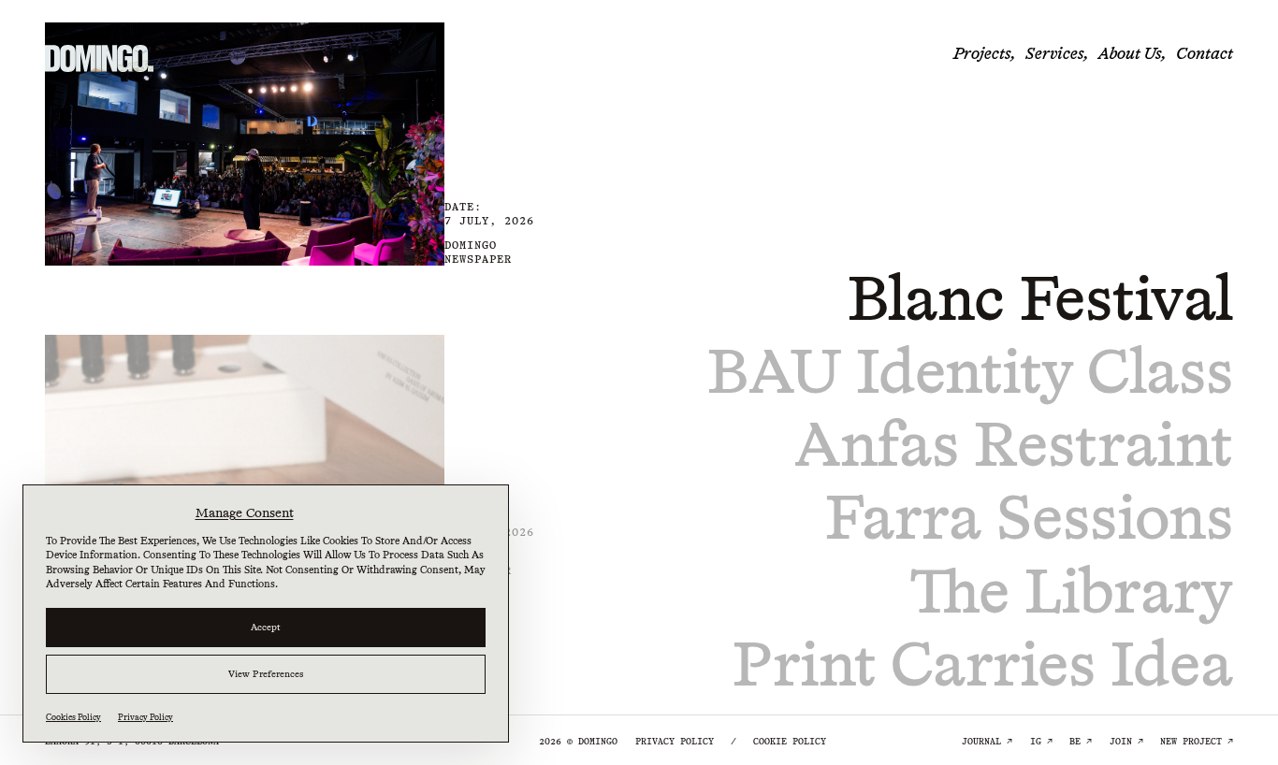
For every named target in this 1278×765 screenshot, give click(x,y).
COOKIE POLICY (789, 741)
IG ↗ (1041, 741)
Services (1054, 53)
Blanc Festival (1040, 298)
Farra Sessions (1029, 517)
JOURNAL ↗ (987, 741)
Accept (266, 627)
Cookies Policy (73, 717)
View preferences (265, 674)
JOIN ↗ (1126, 741)
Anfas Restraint (1013, 444)
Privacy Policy (145, 717)
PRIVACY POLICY (674, 741)
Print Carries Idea (983, 664)
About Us (1129, 53)
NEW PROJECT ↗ (1196, 741)
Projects (981, 53)
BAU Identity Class (970, 371)
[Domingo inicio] (99, 58)
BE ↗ (1080, 741)
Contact (1204, 53)
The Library (1071, 591)
